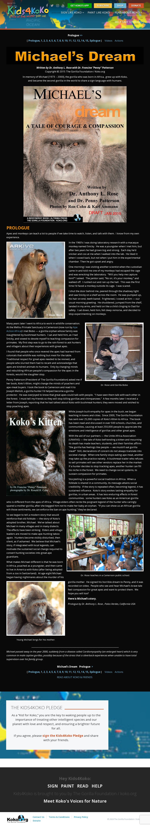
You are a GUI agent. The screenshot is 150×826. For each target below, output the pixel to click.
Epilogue (95, 40)
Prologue (34, 40)
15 (86, 40)
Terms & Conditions (59, 817)
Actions (119, 40)
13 (78, 40)
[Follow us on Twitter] (52, 5)
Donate (136, 5)
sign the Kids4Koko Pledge (62, 736)
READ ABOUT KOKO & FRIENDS (74, 677)
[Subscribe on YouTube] (62, 5)
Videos (108, 40)
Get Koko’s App (79, 5)
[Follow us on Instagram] (57, 5)
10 (66, 40)
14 (82, 40)
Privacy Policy (81, 817)
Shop (120, 5)
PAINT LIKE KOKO (99, 12)
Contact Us (38, 817)
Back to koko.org (12, 4)
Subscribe (103, 5)
